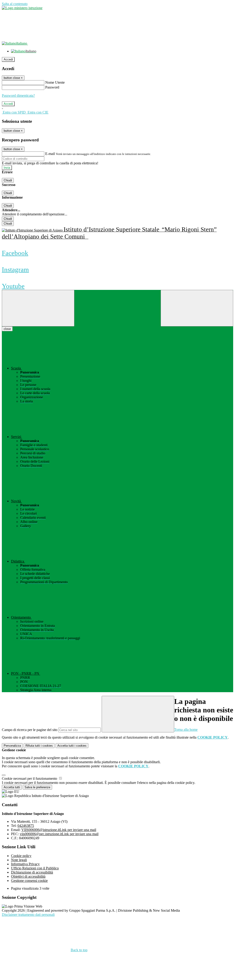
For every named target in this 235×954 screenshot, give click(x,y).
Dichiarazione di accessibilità (32, 872)
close (7, 329)
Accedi (8, 59)
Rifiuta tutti (39, 745)
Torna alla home (186, 729)
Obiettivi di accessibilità (28, 876)
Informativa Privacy (25, 864)
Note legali (19, 860)
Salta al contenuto (15, 4)
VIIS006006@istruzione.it (58, 830)
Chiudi (8, 180)
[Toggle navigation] (38, 308)
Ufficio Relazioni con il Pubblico (35, 868)
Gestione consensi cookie (29, 881)
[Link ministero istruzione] (22, 8)
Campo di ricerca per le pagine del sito (29, 730)
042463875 (25, 826)
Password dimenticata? (18, 95)
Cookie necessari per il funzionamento (30, 778)
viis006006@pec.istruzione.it (59, 834)
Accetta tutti (72, 745)
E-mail (50, 154)
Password (52, 87)
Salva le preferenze (37, 787)
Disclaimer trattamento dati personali (28, 915)
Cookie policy (21, 856)
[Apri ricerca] (197, 308)
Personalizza (12, 745)
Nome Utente (55, 82)
